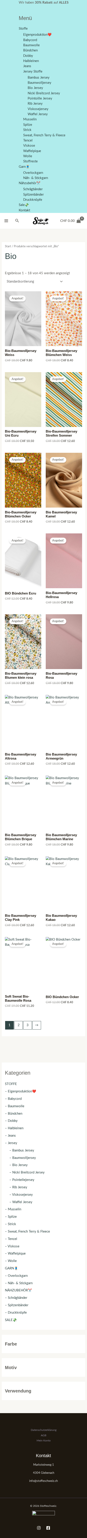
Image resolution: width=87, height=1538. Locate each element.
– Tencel (11, 1239)
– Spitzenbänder (16, 1305)
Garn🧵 (24, 166)
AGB (43, 1435)
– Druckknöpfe (16, 1312)
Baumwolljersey (39, 82)
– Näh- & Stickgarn (19, 1283)
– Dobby (11, 1121)
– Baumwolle (14, 1106)
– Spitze (11, 1216)
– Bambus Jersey (21, 1150)
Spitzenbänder (33, 194)
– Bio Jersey (18, 1165)
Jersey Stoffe (32, 71)
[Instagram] (39, 1528)
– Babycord (13, 1098)
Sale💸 (24, 205)
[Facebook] (48, 1528)
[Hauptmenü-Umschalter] (6, 220)
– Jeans (10, 1135)
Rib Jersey (35, 103)
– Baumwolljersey (22, 1158)
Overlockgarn (33, 173)
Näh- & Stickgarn (35, 178)
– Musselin (13, 1209)
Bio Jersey (35, 88)
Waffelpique (32, 151)
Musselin (30, 119)
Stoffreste (30, 161)
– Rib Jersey (18, 1187)
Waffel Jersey (38, 114)
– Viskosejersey (21, 1194)
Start (8, 246)
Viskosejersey (38, 109)
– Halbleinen (14, 1128)
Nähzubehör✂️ (29, 183)
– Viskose (12, 1246)
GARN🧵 (11, 1268)
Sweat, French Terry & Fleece (44, 135)
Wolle (27, 156)
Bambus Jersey (39, 77)
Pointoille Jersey (40, 98)
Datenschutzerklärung (43, 1430)
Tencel (28, 140)
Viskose (29, 145)
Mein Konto (44, 1440)
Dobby (28, 55)
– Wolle (11, 1261)
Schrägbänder (33, 189)
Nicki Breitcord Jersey (44, 93)
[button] (17, 221)
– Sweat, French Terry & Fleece (27, 1231)
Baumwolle (31, 45)
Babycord (30, 40)
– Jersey (11, 1143)
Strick (27, 130)
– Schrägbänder (16, 1297)
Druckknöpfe (32, 199)
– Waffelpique (15, 1253)
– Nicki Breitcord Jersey (27, 1172)
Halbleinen (31, 61)
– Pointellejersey (21, 1180)
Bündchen (30, 50)
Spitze (27, 124)
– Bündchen (13, 1113)
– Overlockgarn (16, 1275)
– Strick (10, 1224)
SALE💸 (11, 1320)
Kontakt (24, 210)
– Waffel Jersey (20, 1202)
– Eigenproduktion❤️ (20, 1091)
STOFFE (11, 1084)
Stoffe (23, 28)
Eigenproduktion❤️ (37, 34)
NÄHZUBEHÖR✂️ (18, 1290)
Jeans (27, 66)
